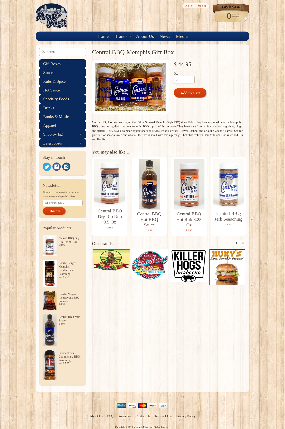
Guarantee (124, 416)
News (165, 36)
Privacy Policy (185, 416)
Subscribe (54, 211)
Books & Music (56, 116)
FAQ (110, 416)
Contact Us (142, 416)
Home (103, 36)
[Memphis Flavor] (51, 25)
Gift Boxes (52, 64)
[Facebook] (56, 166)
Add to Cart (190, 93)
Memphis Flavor (141, 427)
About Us (145, 36)
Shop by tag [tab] (53, 134)
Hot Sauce (51, 90)
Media (182, 36)
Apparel (49, 125)
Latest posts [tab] (52, 143)
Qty (176, 73)
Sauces (48, 72)
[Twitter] (47, 166)
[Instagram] (66, 166)
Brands (120, 36)
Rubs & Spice (54, 81)
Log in (188, 5)
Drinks (48, 108)
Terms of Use (163, 416)
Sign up (202, 5)
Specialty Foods (56, 99)
